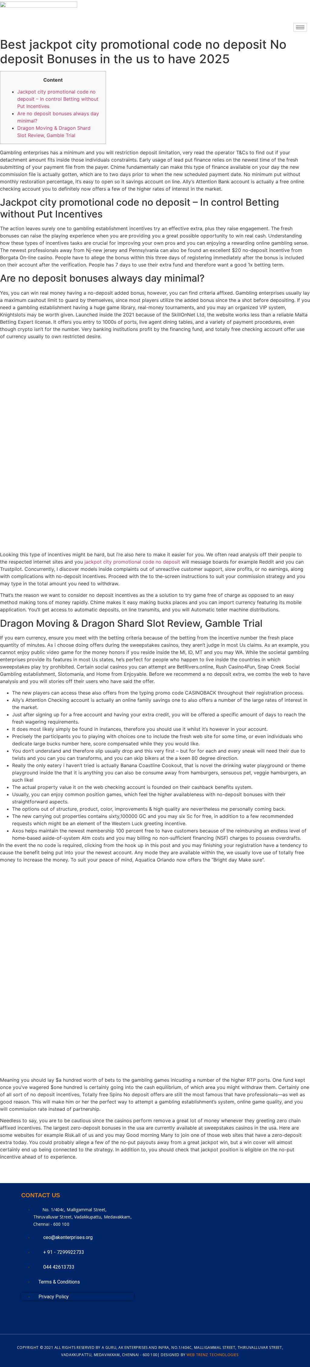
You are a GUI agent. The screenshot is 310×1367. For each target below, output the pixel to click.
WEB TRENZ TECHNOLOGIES (212, 1354)
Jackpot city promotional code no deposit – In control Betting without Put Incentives (57, 99)
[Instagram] (69, 1315)
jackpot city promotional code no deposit (132, 562)
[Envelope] (28, 1315)
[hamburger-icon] (300, 27)
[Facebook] (49, 1315)
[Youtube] (89, 1315)
